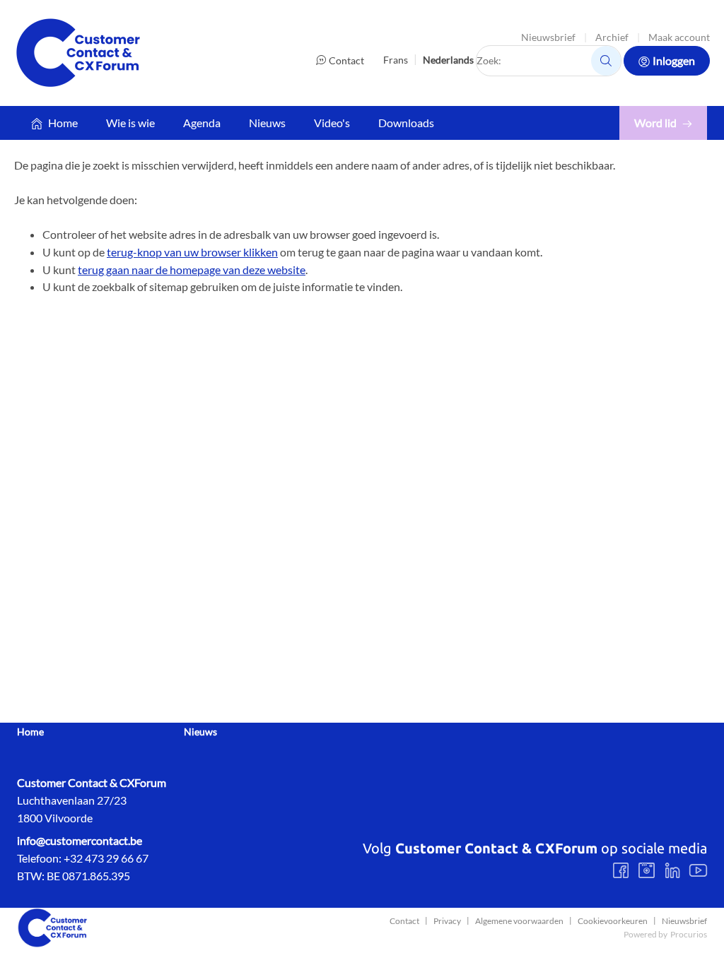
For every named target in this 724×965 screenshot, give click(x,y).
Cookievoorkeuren (613, 921)
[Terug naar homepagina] (77, 53)
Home (63, 122)
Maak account (679, 37)
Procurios (688, 934)
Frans (395, 60)
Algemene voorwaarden (519, 921)
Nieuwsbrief (548, 37)
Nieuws (267, 122)
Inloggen (674, 60)
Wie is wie (130, 122)
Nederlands (448, 60)
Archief (612, 37)
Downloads (406, 122)
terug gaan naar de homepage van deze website (191, 269)
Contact (346, 60)
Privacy (447, 921)
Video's (332, 122)
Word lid (655, 122)
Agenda (202, 122)
